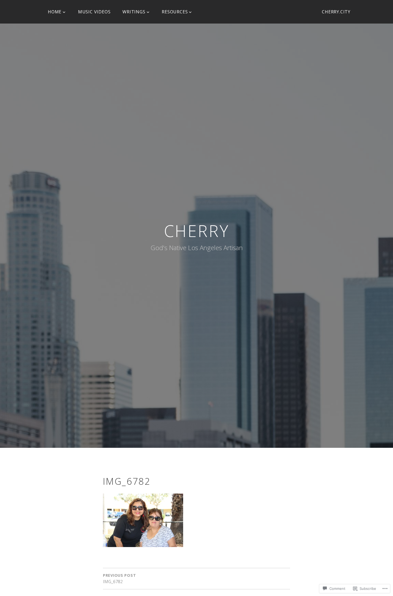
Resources (175, 12)
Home (54, 12)
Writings (133, 12)
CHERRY (196, 231)
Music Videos (94, 12)
